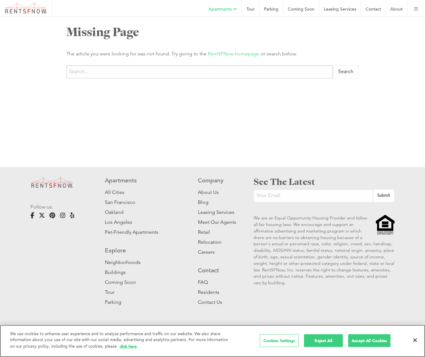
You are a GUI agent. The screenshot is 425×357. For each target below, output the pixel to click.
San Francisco (120, 202)
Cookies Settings (279, 340)
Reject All (323, 340)
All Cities (114, 192)
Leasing (340, 9)
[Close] (415, 340)
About (396, 9)
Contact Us (210, 302)
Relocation (210, 242)
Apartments (220, 9)
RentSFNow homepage (233, 54)
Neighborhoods (123, 262)
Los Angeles (118, 222)
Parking (271, 9)
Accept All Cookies (369, 340)
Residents (208, 292)
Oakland (114, 212)
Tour (250, 9)
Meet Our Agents (216, 222)
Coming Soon (301, 9)
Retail (204, 232)
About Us (208, 192)
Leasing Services (216, 212)
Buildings (115, 272)
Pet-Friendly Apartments (131, 232)
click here (128, 346)
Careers (206, 252)
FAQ (203, 282)
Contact (373, 9)
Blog (203, 202)
